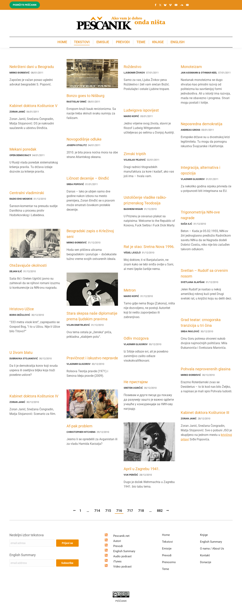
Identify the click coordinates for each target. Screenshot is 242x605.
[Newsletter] (187, 4)
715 (108, 511)
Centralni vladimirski (26, 193)
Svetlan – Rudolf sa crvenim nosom (204, 273)
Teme (165, 569)
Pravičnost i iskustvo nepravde (92, 358)
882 (160, 511)
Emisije (166, 548)
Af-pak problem (79, 426)
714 (97, 511)
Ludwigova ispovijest (141, 110)
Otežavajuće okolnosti (28, 265)
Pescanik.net (121, 536)
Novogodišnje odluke (84, 139)
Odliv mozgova (136, 338)
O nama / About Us (212, 548)
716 (119, 511)
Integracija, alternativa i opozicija (200, 170)
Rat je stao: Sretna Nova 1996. (149, 246)
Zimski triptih (135, 154)
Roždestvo (132, 66)
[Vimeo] (170, 4)
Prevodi (118, 546)
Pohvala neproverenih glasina (205, 369)
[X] (160, 5)
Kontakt (205, 555)
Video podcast (122, 566)
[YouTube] (176, 4)
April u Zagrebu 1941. (142, 469)
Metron (130, 290)
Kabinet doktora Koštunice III (205, 412)
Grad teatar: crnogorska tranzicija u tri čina (201, 322)
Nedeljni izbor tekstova (26, 535)
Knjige (204, 535)
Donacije (205, 562)
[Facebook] (155, 4)
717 (130, 511)
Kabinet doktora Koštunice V (33, 105)
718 (141, 511)
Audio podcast (122, 556)
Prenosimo (169, 562)
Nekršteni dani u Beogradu (31, 66)
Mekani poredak (22, 149)
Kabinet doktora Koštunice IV (33, 396)
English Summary (22, 555)
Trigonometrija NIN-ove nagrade (200, 215)
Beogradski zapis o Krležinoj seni (90, 234)
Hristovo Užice (21, 309)
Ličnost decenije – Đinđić (88, 178)
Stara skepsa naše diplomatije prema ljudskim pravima (92, 316)
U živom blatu (21, 352)
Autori (117, 541)
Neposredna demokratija (201, 124)
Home (166, 535)
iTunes (117, 561)
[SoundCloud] (181, 4)
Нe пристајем (136, 382)
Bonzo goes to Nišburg (85, 95)
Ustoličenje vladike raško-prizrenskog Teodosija (145, 200)
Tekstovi (167, 541)
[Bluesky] (165, 5)
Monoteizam (191, 66)
